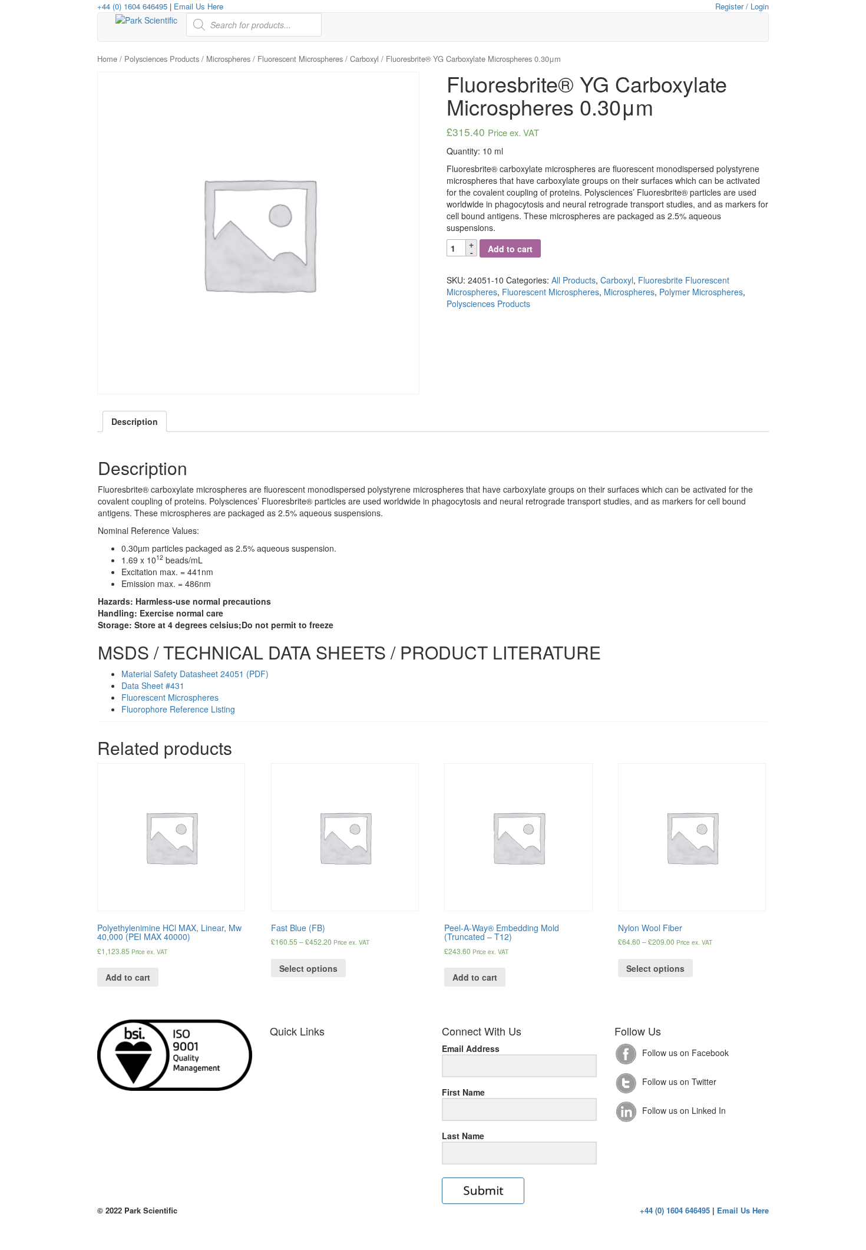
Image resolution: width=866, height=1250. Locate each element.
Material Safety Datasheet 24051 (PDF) (195, 674)
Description (134, 421)
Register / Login (742, 6)
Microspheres (228, 58)
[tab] (135, 421)
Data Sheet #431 (152, 685)
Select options (308, 968)
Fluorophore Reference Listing (178, 709)
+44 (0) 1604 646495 (132, 6)
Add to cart (510, 249)
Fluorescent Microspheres (300, 58)
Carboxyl (364, 58)
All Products (573, 280)
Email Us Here (198, 6)
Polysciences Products (161, 58)
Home (107, 58)
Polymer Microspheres (701, 292)
